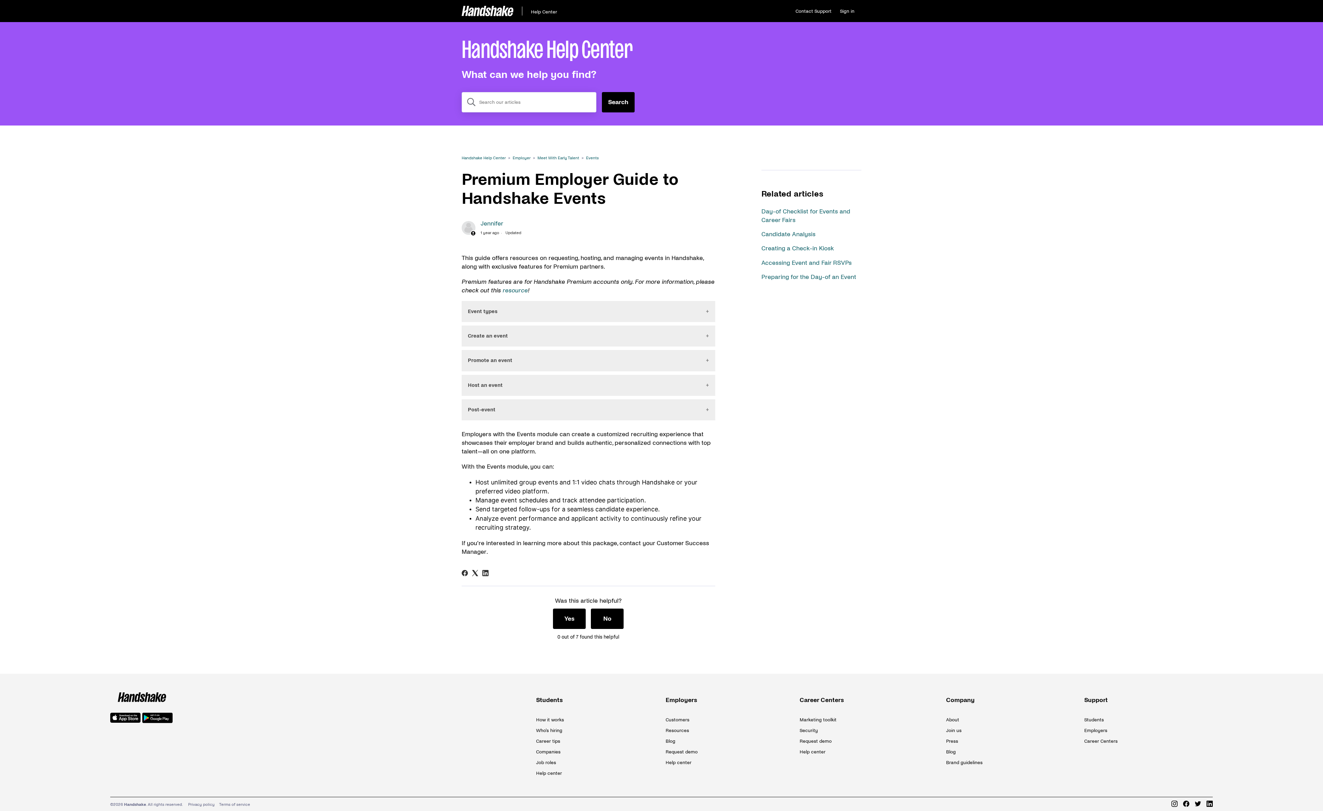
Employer (522, 158)
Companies (548, 751)
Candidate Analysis (788, 234)
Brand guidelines (964, 762)
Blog (670, 741)
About (952, 719)
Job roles (546, 762)
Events (592, 158)
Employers (681, 700)
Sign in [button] (847, 11)
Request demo (682, 751)
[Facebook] (465, 573)
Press (952, 741)
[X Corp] (475, 573)
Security (809, 730)
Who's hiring (549, 730)
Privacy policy (201, 804)
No (607, 618)
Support (1096, 700)
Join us (954, 730)
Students (549, 700)
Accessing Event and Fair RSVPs (806, 263)
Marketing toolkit (818, 719)
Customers (677, 719)
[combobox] (529, 102)
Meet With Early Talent (558, 158)
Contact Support (813, 11)
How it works (550, 719)
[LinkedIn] (485, 573)
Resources (677, 730)
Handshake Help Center (484, 158)
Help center (549, 773)
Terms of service (234, 804)
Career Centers (822, 700)
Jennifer (492, 223)
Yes (569, 618)
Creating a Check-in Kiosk (797, 248)
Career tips (548, 741)
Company (960, 700)
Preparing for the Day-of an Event (808, 277)
